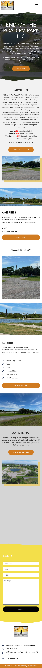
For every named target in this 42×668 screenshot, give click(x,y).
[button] (37, 5)
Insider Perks (32, 666)
